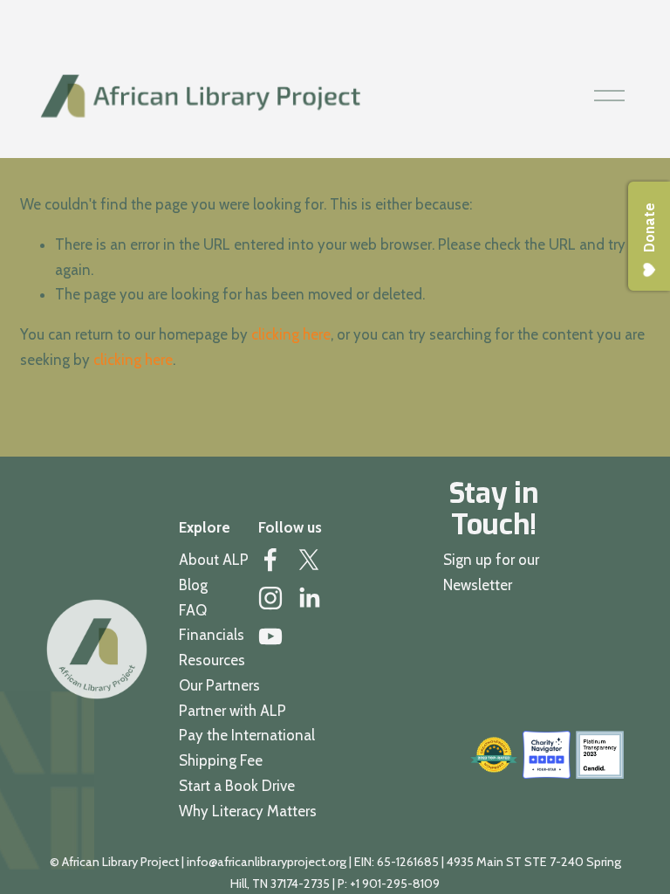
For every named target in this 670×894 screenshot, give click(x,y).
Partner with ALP (232, 710)
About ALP (214, 559)
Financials (211, 634)
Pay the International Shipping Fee (247, 747)
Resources (212, 660)
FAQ (193, 610)
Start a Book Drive (237, 785)
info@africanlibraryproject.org (266, 862)
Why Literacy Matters (248, 811)
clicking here (291, 334)
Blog (193, 585)
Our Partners (219, 685)
